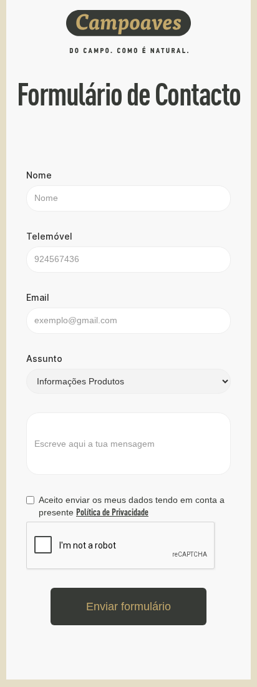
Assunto (44, 358)
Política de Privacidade (112, 512)
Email (37, 297)
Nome (39, 175)
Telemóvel (49, 236)
